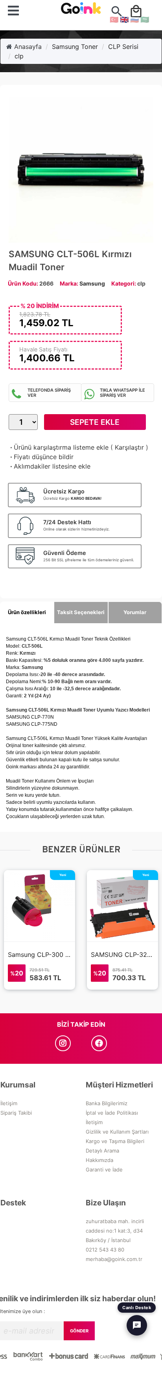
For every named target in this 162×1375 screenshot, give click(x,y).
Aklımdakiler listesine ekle (49, 466)
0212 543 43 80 (105, 1249)
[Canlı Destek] (137, 1325)
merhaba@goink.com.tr (114, 1259)
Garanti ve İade (104, 1169)
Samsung (92, 283)
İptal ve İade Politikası (112, 1113)
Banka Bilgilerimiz (106, 1103)
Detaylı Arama (102, 1150)
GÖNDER (79, 1331)
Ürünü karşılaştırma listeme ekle (59, 447)
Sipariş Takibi (16, 1113)
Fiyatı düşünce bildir (41, 457)
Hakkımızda (99, 1160)
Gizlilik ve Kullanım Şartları (117, 1131)
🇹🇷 (114, 19)
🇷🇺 (134, 19)
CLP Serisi (123, 46)
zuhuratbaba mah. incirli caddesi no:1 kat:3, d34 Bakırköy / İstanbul (115, 1230)
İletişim (8, 1103)
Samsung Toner (75, 46)
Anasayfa (27, 46)
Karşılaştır (129, 447)
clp (19, 56)
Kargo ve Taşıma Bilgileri (115, 1141)
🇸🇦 (144, 19)
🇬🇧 (124, 19)
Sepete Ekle (95, 422)
